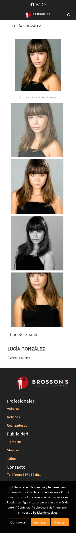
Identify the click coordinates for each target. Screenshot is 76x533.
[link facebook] (32, 4)
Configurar (18, 522)
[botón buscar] (69, 15)
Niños (11, 458)
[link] (38, 15)
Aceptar (60, 522)
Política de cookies (45, 512)
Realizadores (17, 425)
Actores (13, 408)
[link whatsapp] (44, 4)
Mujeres (13, 450)
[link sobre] (38, 386)
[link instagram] (38, 4)
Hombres (14, 441)
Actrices (13, 417)
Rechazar (40, 522)
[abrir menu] (7, 15)
